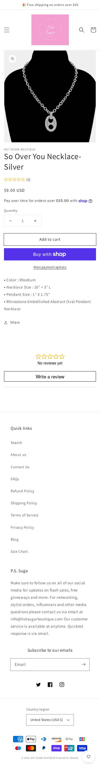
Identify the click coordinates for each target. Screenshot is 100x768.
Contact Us (20, 466)
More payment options (50, 267)
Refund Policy (22, 491)
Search (16, 442)
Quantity (10, 210)
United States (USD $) (46, 719)
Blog (14, 539)
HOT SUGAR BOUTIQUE (43, 757)
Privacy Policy (22, 527)
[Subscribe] (83, 664)
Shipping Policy (24, 503)
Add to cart (50, 239)
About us (18, 454)
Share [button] (15, 322)
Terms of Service (25, 515)
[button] (7, 30)
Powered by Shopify (67, 757)
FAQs (15, 479)
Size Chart (19, 551)
